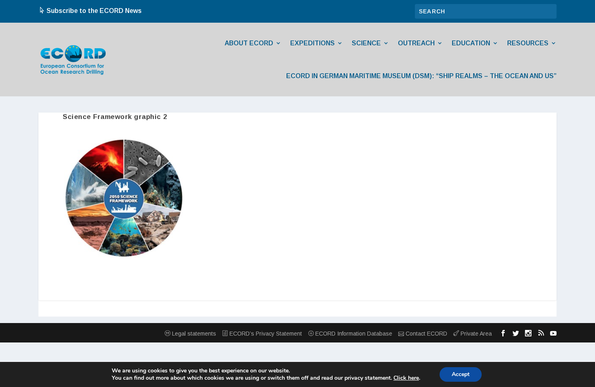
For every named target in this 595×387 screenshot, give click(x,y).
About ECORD (249, 43)
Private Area (475, 333)
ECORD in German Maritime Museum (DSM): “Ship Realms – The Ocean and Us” (421, 75)
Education (471, 43)
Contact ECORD (425, 333)
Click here (406, 378)
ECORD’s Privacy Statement (265, 333)
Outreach (416, 43)
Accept (461, 374)
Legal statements (193, 333)
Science (366, 43)
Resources (527, 43)
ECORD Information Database (353, 333)
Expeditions (312, 43)
